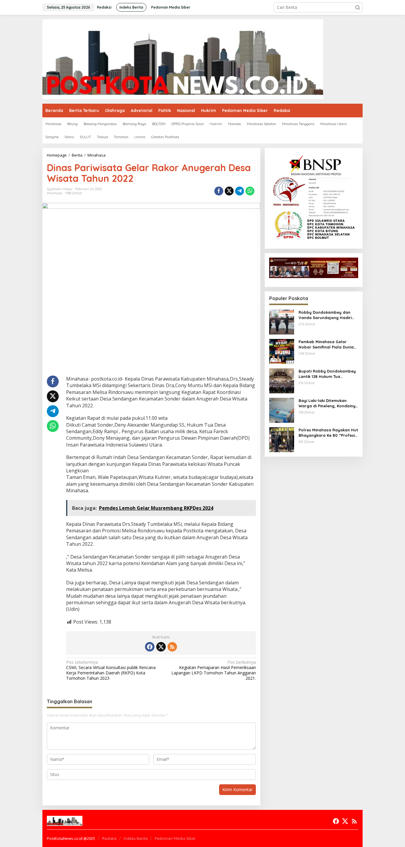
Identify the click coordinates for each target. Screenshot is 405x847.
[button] (358, 7)
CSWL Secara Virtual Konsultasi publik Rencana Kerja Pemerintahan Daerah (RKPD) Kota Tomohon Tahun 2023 (111, 670)
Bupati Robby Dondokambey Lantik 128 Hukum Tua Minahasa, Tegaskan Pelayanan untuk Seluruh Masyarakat (327, 374)
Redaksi (109, 838)
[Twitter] (161, 647)
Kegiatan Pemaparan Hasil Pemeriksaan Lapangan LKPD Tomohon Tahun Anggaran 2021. (213, 670)
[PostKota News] (182, 58)
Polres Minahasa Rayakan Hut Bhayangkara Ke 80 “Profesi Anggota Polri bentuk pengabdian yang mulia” (328, 433)
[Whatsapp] (249, 191)
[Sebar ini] (218, 191)
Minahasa (54, 193)
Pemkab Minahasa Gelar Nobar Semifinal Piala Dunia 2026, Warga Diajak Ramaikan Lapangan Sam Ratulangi (328, 344)
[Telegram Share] (239, 191)
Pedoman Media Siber (175, 838)
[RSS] (172, 647)
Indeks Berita (136, 838)
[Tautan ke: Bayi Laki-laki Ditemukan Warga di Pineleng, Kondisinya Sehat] (281, 410)
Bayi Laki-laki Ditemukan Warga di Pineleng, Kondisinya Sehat (328, 403)
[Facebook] (149, 647)
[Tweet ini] (229, 191)
